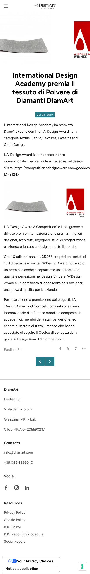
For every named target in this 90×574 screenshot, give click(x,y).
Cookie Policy (14, 520)
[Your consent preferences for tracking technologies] (82, 566)
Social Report (14, 541)
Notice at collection (21, 568)
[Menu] (6, 6)
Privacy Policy (14, 512)
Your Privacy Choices (35, 561)
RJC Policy (12, 527)
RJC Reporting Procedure (23, 534)
